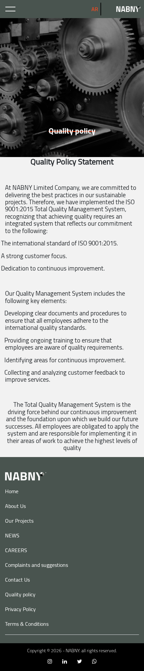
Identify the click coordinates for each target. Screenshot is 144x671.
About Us (15, 506)
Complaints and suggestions (36, 565)
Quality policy (20, 594)
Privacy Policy (20, 609)
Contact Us (17, 580)
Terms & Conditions (27, 624)
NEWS (12, 535)
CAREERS (16, 550)
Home (11, 491)
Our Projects (19, 521)
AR (94, 9)
